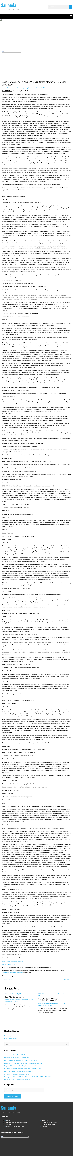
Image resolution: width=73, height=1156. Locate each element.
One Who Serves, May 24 (15, 997)
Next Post (67, 979)
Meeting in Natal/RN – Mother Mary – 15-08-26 (17, 1079)
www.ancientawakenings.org (9, 964)
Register (6, 1038)
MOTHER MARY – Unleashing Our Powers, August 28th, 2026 (21, 1060)
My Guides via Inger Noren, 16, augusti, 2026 (16, 1057)
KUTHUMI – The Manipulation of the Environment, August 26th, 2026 (23, 1063)
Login (10, 1038)
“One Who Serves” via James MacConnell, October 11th (49, 1000)
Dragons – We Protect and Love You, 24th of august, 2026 (20, 1066)
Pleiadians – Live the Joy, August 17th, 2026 (16, 1074)
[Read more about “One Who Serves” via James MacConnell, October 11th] (53, 994)
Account (15, 1038)
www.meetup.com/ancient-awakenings (12, 961)
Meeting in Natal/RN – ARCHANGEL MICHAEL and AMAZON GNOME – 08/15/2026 (27, 1077)
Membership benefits (10, 1036)
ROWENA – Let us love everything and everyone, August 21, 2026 (22, 1068)
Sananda (8, 5)
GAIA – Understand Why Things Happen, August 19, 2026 (20, 1071)
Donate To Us (12, 1096)
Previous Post (7, 979)
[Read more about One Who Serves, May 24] (13, 994)
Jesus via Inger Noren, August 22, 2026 (15, 1055)
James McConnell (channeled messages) (14, 88)
